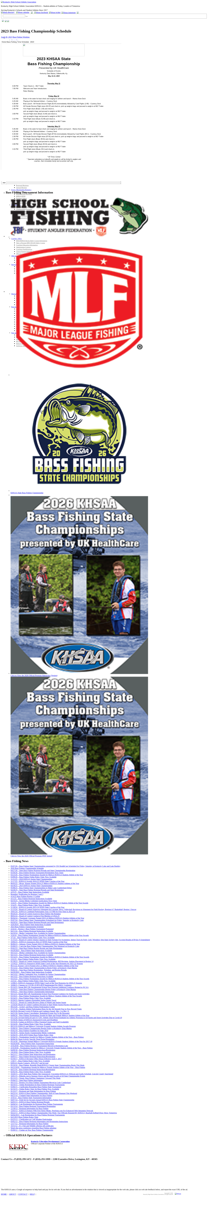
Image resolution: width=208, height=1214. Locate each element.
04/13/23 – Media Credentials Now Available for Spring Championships (38, 953)
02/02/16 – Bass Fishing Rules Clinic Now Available (31, 1072)
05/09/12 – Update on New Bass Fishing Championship (32, 1130)
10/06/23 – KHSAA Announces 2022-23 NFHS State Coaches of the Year (39, 942)
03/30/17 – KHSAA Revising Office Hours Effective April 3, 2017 (36, 1059)
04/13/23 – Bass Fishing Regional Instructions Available (32, 955)
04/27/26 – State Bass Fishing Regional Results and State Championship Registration (43, 870)
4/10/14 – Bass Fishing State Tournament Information (31, 1098)
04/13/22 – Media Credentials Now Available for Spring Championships (38, 974)
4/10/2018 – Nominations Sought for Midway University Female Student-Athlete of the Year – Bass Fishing (52, 1048)
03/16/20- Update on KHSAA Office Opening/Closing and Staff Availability (40, 1022)
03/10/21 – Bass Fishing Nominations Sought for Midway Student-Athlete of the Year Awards (46, 996)
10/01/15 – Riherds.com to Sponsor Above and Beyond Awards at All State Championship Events (48, 1076)
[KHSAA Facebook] (41, 12)
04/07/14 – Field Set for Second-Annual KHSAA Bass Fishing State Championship (42, 1100)
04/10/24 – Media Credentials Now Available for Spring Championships (38, 933)
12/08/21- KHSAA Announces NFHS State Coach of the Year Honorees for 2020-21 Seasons (46, 983)
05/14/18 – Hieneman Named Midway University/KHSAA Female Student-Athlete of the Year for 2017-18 (51, 1041)
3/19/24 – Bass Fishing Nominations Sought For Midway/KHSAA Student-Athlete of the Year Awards (50, 935)
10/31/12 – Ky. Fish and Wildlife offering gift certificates (32, 1126)
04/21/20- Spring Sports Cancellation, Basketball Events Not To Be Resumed (40, 1013)
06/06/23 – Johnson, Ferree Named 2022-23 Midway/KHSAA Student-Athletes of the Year (45, 944)
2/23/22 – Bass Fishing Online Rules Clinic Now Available (33, 981)
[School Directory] (8, 12)
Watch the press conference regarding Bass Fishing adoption (33, 1128)
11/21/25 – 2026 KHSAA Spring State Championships (31, 879)
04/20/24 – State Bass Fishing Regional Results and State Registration (37, 922)
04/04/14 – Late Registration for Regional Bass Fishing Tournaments (37, 1104)
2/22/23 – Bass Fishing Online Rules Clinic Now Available (33, 959)
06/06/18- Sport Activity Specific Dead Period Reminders (32, 1039)
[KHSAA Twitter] (55, 12)
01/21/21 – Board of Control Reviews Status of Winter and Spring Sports (38, 1002)
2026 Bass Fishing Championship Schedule (27, 868)
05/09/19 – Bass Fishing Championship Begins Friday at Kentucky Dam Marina (41, 1028)
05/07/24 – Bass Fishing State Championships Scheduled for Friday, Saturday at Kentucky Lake (47, 920)
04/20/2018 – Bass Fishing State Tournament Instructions (32, 1044)
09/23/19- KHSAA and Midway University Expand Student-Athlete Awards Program (43, 1026)
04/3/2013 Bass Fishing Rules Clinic (24, 1117)
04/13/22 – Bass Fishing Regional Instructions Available (32, 977)
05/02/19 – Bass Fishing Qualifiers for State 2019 (29, 1031)
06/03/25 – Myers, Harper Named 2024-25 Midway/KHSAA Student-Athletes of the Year (45, 883)
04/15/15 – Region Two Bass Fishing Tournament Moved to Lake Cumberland (41, 1083)
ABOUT (12, 1194)
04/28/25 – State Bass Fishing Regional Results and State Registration (37, 890)
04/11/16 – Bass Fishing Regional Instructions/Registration (33, 1070)
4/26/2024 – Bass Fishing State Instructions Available (31, 925)
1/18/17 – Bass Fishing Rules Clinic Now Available (30, 1061)
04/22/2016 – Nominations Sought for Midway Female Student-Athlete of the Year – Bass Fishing (48, 1067)
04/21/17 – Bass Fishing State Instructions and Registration (33, 1054)
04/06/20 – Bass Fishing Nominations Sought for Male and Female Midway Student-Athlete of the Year (50, 1015)
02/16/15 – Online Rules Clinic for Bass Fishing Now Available (35, 1089)
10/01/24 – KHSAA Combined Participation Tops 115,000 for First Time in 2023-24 (43, 912)
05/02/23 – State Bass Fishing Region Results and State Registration (36, 948)
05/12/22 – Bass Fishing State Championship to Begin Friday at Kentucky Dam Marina (44, 968)
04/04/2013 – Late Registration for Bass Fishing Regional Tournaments (38, 1115)
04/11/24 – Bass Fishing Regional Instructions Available (32, 931)
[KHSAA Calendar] (23, 12)
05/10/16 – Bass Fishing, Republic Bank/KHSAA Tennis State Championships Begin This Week (47, 1065)
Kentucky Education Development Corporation (50, 1141)
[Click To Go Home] (18, 2)
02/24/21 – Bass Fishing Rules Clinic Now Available (31, 998)
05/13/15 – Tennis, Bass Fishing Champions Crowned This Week (35, 1078)
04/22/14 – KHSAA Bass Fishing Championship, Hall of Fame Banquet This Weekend (44, 1093)
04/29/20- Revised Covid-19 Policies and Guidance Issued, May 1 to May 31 (40, 1011)
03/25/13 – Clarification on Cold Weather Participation (31, 1119)
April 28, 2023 (6, 37)
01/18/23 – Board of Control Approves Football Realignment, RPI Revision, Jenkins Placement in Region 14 (52, 961)
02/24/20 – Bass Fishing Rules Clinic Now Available (31, 1024)
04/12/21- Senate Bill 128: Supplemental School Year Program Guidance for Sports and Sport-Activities (50, 994)
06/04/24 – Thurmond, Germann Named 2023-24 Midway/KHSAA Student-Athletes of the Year (47, 918)
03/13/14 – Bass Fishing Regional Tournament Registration (33, 1106)
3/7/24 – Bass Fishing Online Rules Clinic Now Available (33, 938)
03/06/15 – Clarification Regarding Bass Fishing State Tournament (36, 1087)
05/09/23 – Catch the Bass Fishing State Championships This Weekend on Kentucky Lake (45, 946)
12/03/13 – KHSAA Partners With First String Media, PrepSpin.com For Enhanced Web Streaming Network (52, 1111)
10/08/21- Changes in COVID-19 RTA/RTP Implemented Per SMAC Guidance (41, 985)
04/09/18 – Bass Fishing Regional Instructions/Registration (33, 1050)
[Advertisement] (45, 1168)
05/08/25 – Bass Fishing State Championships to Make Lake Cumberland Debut (41, 888)
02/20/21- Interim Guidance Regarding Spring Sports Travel (33, 1000)
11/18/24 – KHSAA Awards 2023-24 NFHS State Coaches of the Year (37, 907)
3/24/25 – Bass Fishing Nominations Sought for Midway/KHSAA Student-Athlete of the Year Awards (49, 903)
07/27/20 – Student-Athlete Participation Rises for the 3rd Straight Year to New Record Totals (46, 1009)
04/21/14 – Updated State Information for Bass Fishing (31, 1096)
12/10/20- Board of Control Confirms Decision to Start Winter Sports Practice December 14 (45, 1005)
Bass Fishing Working (21, 37)
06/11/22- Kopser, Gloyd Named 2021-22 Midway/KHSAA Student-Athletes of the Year (44, 966)
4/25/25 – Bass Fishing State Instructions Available (30, 892)
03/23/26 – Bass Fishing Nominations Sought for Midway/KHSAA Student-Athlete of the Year (47, 875)
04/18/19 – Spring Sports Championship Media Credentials (33, 1033)
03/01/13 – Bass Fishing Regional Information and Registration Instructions (39, 1121)
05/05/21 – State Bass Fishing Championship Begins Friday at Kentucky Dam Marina (43, 989)
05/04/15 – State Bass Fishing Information (27, 1080)
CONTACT (22, 1194)
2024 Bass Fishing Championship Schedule (27, 927)
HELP (32, 1194)
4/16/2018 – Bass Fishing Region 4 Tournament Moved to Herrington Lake (39, 1046)
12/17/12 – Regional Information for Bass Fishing (29, 1124)
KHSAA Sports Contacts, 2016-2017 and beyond (29, 1063)
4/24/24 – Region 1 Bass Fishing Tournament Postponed (32, 929)
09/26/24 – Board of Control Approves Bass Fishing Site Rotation (36, 914)
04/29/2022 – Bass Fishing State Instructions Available (31, 972)
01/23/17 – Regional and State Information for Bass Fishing (33, 1091)
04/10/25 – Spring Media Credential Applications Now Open (34, 901)
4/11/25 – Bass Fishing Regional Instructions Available (31, 899)
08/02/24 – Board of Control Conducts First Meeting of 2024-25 (35, 916)
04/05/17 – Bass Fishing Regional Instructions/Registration (33, 1057)
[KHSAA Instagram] (69, 12)
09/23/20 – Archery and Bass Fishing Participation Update (33, 1007)
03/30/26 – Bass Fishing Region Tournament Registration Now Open (37, 873)
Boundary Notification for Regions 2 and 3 (27, 894)
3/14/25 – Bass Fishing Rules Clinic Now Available (30, 905)
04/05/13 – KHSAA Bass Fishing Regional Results (30, 1102)
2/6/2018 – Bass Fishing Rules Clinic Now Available (31, 1052)
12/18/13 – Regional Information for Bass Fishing (29, 1108)
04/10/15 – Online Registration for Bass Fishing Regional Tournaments (38, 1085)
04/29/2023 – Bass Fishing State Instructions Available (31, 951)
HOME (4, 1194)
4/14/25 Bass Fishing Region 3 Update (25, 896)
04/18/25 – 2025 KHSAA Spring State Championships (31, 886)
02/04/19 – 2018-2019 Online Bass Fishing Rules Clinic (32, 1035)
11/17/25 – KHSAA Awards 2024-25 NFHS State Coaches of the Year (37, 881)
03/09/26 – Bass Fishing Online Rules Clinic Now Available (33, 877)
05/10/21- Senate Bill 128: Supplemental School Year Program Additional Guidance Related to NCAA (50, 987)
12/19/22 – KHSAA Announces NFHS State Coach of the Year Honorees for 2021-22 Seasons (47, 964)
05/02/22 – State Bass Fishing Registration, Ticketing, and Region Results (39, 970)
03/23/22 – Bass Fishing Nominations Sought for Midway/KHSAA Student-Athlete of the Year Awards (50, 979)
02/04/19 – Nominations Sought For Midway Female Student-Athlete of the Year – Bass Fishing (47, 1037)
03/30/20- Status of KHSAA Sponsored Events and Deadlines (34, 1020)
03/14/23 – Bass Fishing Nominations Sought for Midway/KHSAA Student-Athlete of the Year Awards (50, 957)
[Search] (27, 16)
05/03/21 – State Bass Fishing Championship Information (32, 992)
